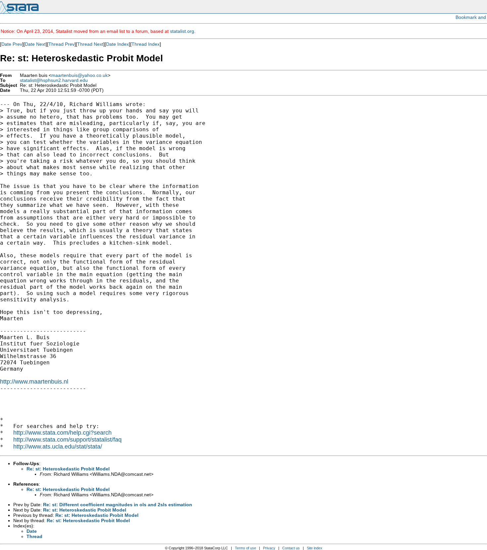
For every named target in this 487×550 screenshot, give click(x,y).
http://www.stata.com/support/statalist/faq (67, 439)
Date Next (35, 44)
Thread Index (146, 44)
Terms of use (245, 548)
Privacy (269, 548)
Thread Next (90, 44)
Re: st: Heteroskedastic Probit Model (68, 468)
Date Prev (11, 44)
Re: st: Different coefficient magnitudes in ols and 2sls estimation (117, 504)
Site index (314, 548)
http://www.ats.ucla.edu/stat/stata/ (57, 446)
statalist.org (182, 31)
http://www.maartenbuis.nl (34, 381)
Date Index (117, 44)
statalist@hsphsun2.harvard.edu (54, 80)
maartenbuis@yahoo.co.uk (79, 75)
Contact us (291, 548)
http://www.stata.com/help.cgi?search (62, 432)
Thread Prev (61, 44)
